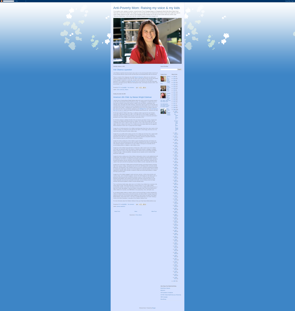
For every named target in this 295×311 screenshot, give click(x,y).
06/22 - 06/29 (176, 206)
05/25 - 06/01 (176, 218)
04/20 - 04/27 (176, 234)
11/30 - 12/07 (176, 140)
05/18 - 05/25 (176, 221)
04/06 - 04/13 (176, 240)
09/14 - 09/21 (176, 174)
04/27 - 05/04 (176, 231)
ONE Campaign (164, 297)
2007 (174, 281)
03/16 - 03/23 (176, 246)
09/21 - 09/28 (176, 171)
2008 (174, 109)
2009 (174, 107)
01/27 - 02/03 (176, 268)
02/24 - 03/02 (176, 256)
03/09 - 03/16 (176, 250)
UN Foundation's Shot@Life (167, 292)
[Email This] (139, 87)
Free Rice (133, 81)
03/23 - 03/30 (176, 243)
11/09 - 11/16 (176, 149)
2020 (174, 86)
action (118, 89)
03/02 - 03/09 (176, 253)
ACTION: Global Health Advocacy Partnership (171, 294)
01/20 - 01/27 (176, 272)
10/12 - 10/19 (176, 162)
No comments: (131, 87)
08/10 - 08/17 (176, 187)
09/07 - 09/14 (176, 177)
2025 (174, 76)
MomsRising (163, 299)
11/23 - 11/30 (176, 143)
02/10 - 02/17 (176, 262)
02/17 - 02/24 (176, 259)
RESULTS (163, 290)
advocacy (122, 89)
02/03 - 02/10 (176, 265)
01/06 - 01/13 (176, 278)
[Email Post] (137, 87)
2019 (174, 88)
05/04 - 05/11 (176, 228)
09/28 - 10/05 (176, 168)
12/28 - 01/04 (176, 112)
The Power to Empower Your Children (168, 111)
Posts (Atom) (139, 215)
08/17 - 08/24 (176, 184)
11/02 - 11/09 (176, 152)
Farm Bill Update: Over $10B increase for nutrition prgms (165, 105)
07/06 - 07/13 (176, 199)
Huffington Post (142, 108)
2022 (174, 82)
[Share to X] (142, 87)
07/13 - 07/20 (176, 196)
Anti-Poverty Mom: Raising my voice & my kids (146, 8)
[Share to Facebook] (144, 87)
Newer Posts (117, 211)
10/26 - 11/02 (176, 155)
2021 (174, 84)
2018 (174, 90)
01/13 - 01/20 (176, 275)
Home (136, 211)
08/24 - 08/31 (176, 181)
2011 (174, 103)
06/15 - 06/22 (176, 209)
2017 (174, 92)
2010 (174, 105)
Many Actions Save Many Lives (168, 88)
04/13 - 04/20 (176, 237)
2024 (174, 78)
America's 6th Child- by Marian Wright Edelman (132, 97)
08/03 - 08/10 (176, 190)
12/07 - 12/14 (176, 137)
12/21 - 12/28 (176, 133)
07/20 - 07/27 (176, 193)
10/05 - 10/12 (176, 165)
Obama (126, 89)
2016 (174, 94)
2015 (174, 96)
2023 (174, 80)
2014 (174, 98)
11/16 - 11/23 (176, 146)
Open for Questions (139, 77)
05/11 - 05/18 (176, 225)
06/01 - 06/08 (176, 215)
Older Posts (154, 211)
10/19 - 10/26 (176, 158)
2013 (174, 99)
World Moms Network (165, 288)
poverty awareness (121, 206)
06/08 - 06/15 (176, 212)
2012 (174, 101)
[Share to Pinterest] (145, 87)
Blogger (153, 308)
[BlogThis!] (141, 87)
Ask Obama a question (122, 70)
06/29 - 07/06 (176, 202)
